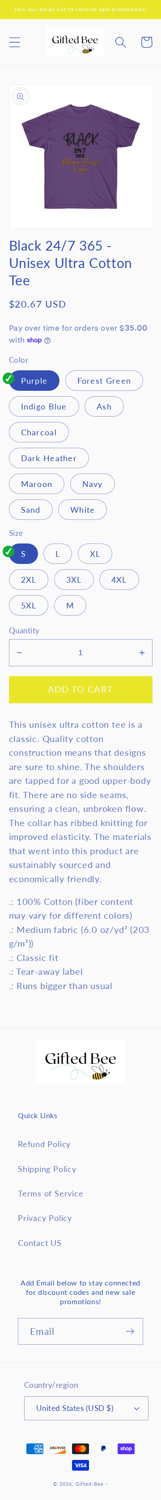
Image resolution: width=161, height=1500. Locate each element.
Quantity (24, 630)
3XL (74, 579)
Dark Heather (49, 458)
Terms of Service (50, 1193)
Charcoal (39, 432)
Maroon (37, 484)
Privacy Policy (45, 1218)
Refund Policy (44, 1144)
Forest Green (104, 380)
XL (95, 554)
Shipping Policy (47, 1169)
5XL (29, 605)
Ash (104, 406)
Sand (31, 510)
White (82, 510)
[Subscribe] (130, 1331)
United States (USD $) (75, 1408)
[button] (14, 42)
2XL (29, 579)
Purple (34, 380)
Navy (92, 484)
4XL (119, 579)
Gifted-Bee (90, 1484)
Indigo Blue (44, 406)
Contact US (40, 1243)
